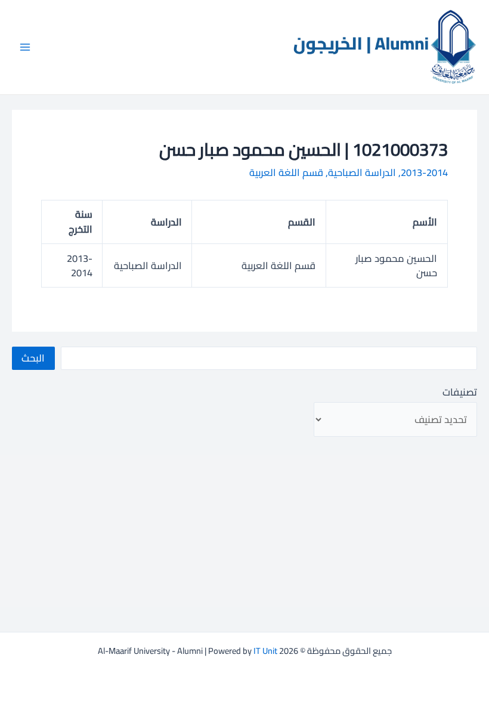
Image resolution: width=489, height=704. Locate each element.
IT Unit (265, 651)
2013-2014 (424, 172)
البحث (33, 358)
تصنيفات (459, 392)
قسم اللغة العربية (286, 172)
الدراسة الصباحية (362, 172)
